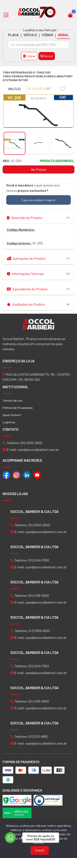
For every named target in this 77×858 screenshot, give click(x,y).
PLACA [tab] (13, 35)
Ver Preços (38, 169)
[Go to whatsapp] (10, 837)
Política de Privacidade (18, 407)
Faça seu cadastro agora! (38, 200)
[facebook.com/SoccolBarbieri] (6, 474)
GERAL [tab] (63, 35)
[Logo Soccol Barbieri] (37, 12)
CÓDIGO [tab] (47, 35)
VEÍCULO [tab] (30, 35)
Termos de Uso (12, 400)
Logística (9, 422)
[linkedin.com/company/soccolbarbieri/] (27, 474)
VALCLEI (14, 89)
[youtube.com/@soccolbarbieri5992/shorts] (37, 474)
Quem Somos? (12, 415)
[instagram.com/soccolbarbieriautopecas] (16, 474)
